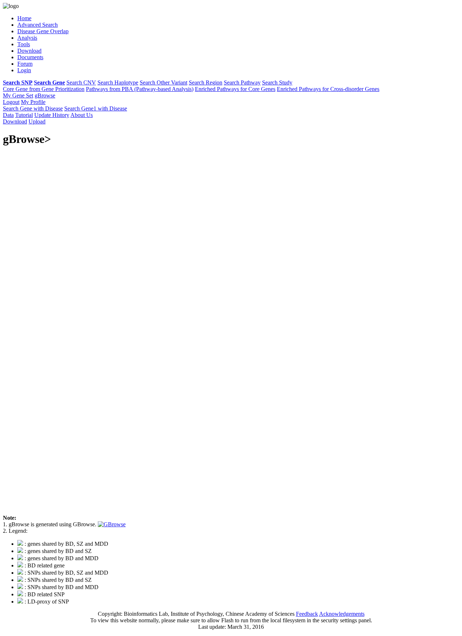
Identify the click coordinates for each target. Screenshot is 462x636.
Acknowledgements (342, 614)
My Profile (33, 102)
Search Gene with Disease (33, 108)
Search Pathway (242, 82)
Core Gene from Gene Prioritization (43, 89)
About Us (81, 115)
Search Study (277, 82)
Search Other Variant (163, 82)
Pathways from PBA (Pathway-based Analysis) (139, 89)
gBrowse (45, 95)
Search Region (205, 82)
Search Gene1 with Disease (95, 108)
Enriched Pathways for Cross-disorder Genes (328, 89)
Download (15, 121)
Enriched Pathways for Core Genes (235, 89)
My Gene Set (18, 95)
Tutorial (24, 115)
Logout (11, 102)
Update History (51, 115)
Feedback (307, 614)
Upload (37, 121)
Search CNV (81, 82)
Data (8, 115)
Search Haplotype (117, 82)
